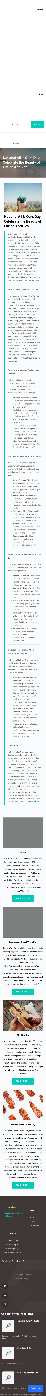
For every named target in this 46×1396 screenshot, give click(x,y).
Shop (33, 1221)
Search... (6, 124)
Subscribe (36, 1388)
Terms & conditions (12, 1252)
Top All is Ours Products (27, 1321)
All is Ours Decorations (27, 1372)
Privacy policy (12, 1248)
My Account (12, 1240)
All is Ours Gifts (23, 1348)
